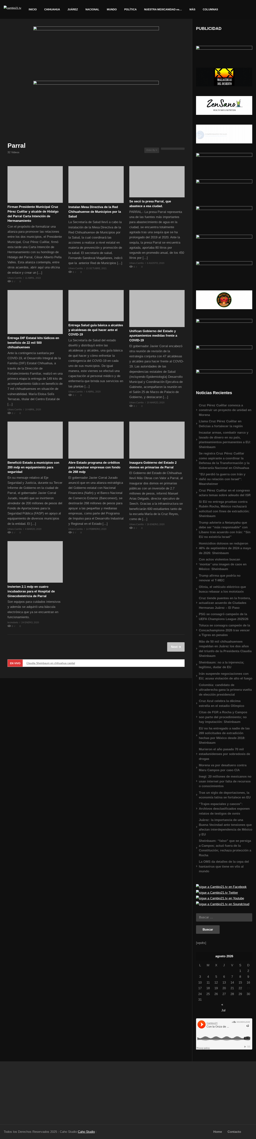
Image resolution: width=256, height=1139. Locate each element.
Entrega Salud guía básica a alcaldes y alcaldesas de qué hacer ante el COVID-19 (95, 329)
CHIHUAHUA (52, 9)
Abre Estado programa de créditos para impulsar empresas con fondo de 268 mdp (94, 467)
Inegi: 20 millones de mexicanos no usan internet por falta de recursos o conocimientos (225, 781)
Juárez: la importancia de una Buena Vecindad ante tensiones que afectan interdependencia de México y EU (225, 827)
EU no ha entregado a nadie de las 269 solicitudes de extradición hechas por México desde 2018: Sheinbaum (224, 736)
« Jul (223, 1005)
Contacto (234, 1132)
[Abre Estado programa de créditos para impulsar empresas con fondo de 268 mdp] (96, 440)
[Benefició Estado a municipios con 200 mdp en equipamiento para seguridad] (35, 440)
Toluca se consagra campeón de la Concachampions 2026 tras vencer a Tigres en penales (224, 630)
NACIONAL (92, 9)
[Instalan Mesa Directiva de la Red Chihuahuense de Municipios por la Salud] (96, 184)
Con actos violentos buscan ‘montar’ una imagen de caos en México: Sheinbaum (222, 564)
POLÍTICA (130, 9)
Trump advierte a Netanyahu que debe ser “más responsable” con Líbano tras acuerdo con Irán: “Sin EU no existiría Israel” (224, 530)
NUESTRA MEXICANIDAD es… (163, 9)
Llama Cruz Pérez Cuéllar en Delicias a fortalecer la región (221, 424)
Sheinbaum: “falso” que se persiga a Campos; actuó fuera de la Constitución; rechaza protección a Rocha (225, 848)
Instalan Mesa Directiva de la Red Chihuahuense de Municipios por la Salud (94, 211)
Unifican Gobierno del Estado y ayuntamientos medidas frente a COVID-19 (153, 335)
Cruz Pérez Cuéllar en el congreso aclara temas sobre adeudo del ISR (225, 493)
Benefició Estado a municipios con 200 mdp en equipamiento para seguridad (33, 467)
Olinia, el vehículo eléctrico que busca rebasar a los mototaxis (222, 589)
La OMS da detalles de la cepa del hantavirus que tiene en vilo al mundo (224, 866)
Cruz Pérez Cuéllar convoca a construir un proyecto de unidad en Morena (225, 410)
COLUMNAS (210, 9)
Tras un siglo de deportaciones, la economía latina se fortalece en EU (225, 795)
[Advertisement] (32, 1091)
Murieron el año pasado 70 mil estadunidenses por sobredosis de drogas (224, 754)
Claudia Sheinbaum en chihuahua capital (50, 663)
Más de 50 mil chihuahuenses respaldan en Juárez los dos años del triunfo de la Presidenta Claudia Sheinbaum (225, 649)
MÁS (192, 9)
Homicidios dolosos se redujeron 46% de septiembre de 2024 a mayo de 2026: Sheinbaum (225, 548)
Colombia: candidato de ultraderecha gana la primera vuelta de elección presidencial (225, 689)
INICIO (33, 9)
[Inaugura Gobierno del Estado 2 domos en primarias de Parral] (157, 440)
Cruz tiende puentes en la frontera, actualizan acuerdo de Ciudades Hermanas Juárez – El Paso (225, 603)
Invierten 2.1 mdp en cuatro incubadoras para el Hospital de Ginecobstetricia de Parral (31, 591)
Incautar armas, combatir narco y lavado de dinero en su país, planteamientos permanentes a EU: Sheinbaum (225, 440)
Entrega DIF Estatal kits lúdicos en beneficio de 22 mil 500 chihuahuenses (33, 342)
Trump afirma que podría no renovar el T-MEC (219, 578)
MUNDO (112, 9)
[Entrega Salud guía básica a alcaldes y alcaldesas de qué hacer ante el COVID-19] (96, 305)
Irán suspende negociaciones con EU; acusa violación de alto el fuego (225, 676)
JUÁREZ (72, 9)
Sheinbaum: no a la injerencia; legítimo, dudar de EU (221, 665)
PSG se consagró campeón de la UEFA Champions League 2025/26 (223, 616)
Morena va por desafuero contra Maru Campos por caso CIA (222, 767)
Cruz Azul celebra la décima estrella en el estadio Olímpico (221, 703)
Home (217, 1132)
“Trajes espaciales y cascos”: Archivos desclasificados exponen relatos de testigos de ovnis (224, 808)
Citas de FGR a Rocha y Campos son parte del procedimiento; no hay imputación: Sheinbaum (223, 717)
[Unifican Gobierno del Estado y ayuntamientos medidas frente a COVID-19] (157, 308)
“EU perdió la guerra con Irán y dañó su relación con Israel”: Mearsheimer (222, 479)
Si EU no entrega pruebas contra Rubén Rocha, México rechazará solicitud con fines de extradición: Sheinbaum (224, 509)
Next (175, 647)
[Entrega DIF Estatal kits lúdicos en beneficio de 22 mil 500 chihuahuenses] (35, 312)
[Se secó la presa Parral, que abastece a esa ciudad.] (157, 181)
